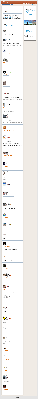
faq (27, 4)
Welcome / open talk (7, 6)
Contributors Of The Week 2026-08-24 (31, 16)
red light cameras (28, 3)
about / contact (34, 4)
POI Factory (5, 2)
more (35, 18)
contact (21, 396)
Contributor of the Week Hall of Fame (9, 25)
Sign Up (35, 0)
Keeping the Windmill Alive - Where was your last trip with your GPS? (30, 32)
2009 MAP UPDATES (28, 33)
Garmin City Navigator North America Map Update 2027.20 (30, 17)
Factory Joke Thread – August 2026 (30, 10)
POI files (24, 3)
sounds (31, 4)
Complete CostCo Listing (29, 31)
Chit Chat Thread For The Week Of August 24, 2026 (30, 13)
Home (3, 6)
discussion (34, 3)
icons (28, 4)
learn (31, 3)
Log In (33, 0)
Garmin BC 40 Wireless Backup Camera (8, 17)
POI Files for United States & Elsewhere (29, 30)
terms (16, 396)
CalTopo (27, 12)
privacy (19, 396)
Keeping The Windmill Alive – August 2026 (30, 15)
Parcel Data (27, 11)
